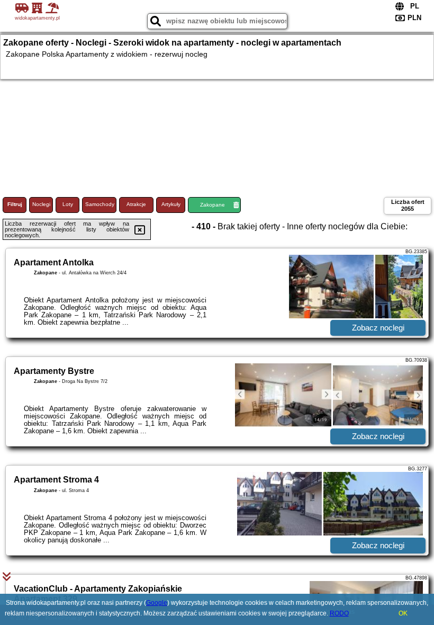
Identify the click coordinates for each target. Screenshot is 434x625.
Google (156, 602)
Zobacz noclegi (378, 327)
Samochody (99, 204)
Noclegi (41, 204)
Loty (67, 204)
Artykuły (170, 204)
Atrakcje (136, 204)
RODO (339, 613)
